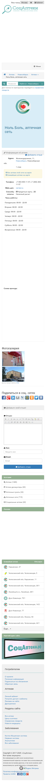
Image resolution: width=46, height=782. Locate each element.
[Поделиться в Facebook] (4, 398)
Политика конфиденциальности (16, 771)
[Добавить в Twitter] (36, 398)
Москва (24, 2)
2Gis (17, 383)
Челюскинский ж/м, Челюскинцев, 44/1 (24, 623)
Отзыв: (9, 415)
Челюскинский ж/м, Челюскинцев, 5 (22, 573)
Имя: (7, 448)
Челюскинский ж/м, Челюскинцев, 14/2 (24, 604)
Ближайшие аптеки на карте (18, 175)
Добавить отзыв (34, 154)
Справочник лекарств (13, 721)
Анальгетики (10, 740)
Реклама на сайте (12, 701)
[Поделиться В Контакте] (41, 398)
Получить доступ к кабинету (16, 698)
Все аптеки (9, 716)
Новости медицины (12, 723)
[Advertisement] (23, 39)
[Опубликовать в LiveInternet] (18, 398)
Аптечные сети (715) (14, 497)
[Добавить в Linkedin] (13, 398)
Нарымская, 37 (14, 566)
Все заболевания (12, 743)
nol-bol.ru (19, 188)
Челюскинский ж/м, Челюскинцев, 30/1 (24, 585)
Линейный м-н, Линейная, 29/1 (20, 591)
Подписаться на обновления (16, 681)
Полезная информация (14, 679)
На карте (38, 562)
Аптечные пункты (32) (15, 492)
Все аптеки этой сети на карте (19, 172)
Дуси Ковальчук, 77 (16, 610)
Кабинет (39, 2)
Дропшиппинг (10, 703)
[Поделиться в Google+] (8, 398)
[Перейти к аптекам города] (31, 2)
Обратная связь (11, 684)
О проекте (9, 676)
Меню (38, 66)
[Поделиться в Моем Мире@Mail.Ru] (27, 398)
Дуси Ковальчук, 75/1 (16, 598)
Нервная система (12, 738)
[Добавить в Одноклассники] (32, 398)
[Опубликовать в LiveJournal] (22, 398)
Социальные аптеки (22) (16, 502)
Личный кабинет (11, 696)
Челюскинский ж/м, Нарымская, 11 (22, 579)
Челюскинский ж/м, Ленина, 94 (20, 616)
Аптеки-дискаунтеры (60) (15, 487)
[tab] (23, 628)
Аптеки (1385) (11, 482)
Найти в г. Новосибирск (29, 83)
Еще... (6, 628)
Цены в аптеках (11, 718)
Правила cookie (9, 774)
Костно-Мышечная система (16, 735)
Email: (8, 457)
